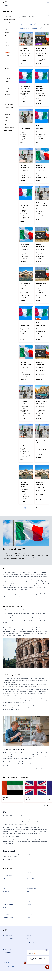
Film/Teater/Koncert (9, 127)
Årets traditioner (8, 130)
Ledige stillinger (31, 942)
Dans (28, 885)
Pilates (28, 881)
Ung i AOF (29, 935)
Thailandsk (7, 78)
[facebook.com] (5, 966)
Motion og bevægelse (9, 19)
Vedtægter (29, 939)
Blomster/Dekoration (8, 917)
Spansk (7, 75)
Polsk (6, 65)
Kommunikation (8, 114)
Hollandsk (7, 49)
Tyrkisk (7, 81)
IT (4, 111)
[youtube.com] (10, 966)
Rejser (5, 124)
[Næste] (47, 805)
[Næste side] (48, 508)
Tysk (6, 84)
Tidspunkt (30, 24)
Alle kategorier (7, 16)
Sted (23, 20)
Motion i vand (30, 914)
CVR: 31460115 (6, 942)
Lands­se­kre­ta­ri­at (7, 952)
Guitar (28, 898)
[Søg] (20, 16)
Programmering (30, 894)
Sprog (5, 29)
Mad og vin (6, 98)
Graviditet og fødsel (8, 904)
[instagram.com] (17, 966)
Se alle (44, 777)
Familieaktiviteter (8, 104)
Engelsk (7, 39)
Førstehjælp (6, 885)
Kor (4, 894)
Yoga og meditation (31, 872)
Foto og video (6, 914)
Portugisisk (8, 68)
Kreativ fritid (7, 23)
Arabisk (7, 32)
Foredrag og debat (8, 88)
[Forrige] (44, 805)
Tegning (29, 908)
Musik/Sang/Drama (9, 26)
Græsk (7, 45)
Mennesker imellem (9, 101)
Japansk (7, 55)
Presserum (5, 955)
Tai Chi (5, 921)
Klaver (4, 901)
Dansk (6, 36)
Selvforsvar (6, 891)
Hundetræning (30, 878)
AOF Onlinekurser (7, 935)
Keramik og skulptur (31, 888)
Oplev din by (7, 94)
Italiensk (7, 52)
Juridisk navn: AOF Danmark (10, 939)
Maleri (4, 911)
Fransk (6, 42)
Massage (29, 904)
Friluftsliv (6, 117)
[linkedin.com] (14, 966)
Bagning (29, 901)
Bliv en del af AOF (7, 949)
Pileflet (28, 917)
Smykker (5, 908)
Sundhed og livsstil (8, 107)
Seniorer (6, 91)
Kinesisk (7, 58)
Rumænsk (7, 71)
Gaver (5, 120)
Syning (28, 911)
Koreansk (7, 62)
